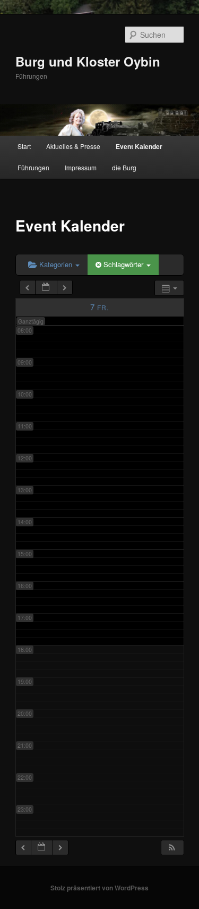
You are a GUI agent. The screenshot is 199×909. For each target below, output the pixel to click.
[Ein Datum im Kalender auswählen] (46, 287)
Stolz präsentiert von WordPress (99, 888)
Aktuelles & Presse (73, 146)
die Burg (124, 167)
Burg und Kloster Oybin (87, 61)
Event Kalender (139, 146)
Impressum (81, 167)
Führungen (33, 167)
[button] (172, 847)
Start (24, 146)
